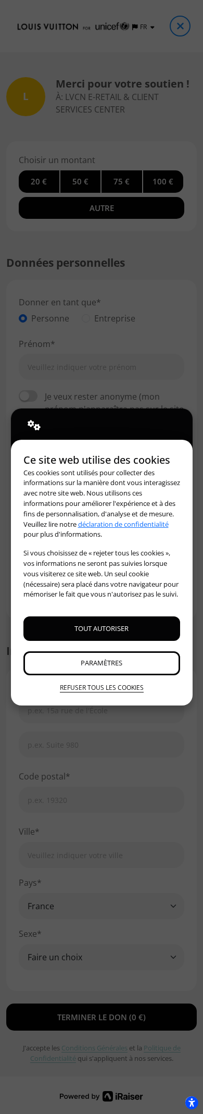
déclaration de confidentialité (123, 524)
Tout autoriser (101, 628)
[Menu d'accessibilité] (191, 1102)
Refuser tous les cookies (102, 687)
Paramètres (101, 662)
